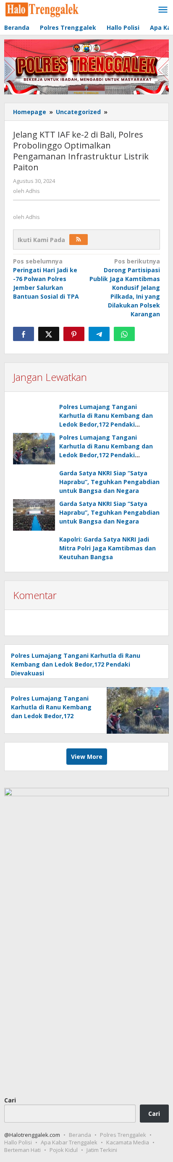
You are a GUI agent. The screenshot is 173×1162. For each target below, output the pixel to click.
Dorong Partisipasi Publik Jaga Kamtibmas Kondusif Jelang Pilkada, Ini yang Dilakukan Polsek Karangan (124, 287)
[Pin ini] (73, 334)
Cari (10, 1100)
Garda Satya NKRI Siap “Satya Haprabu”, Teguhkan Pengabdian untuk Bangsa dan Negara (109, 482)
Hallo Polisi (18, 1142)
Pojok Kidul (64, 1150)
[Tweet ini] (48, 334)
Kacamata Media (127, 1142)
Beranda (80, 1135)
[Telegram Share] (99, 334)
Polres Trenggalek (123, 1135)
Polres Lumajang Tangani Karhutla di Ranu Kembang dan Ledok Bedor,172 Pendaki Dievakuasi (75, 664)
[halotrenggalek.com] (42, 9)
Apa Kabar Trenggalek (69, 1142)
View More (86, 757)
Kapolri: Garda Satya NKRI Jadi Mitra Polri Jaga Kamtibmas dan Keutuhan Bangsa (107, 548)
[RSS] (78, 239)
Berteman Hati (22, 1150)
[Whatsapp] (124, 334)
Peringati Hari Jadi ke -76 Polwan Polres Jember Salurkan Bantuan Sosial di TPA (46, 278)
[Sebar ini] (23, 334)
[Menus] (163, 10)
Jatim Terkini (101, 1150)
